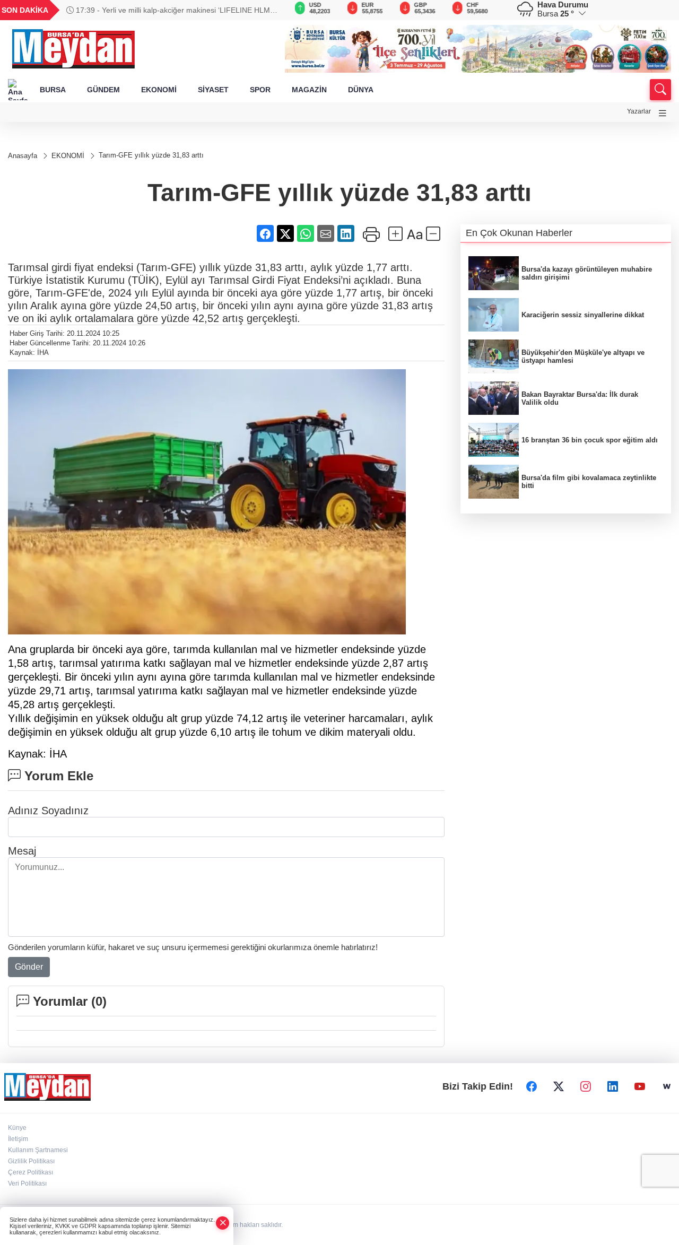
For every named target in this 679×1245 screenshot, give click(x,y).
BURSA (53, 89)
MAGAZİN (309, 89)
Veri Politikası (27, 1183)
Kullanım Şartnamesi (38, 1150)
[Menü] (662, 113)
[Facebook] (531, 1086)
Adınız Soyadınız (48, 810)
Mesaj (22, 851)
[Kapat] (222, 1223)
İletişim (18, 1139)
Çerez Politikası (30, 1172)
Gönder (29, 966)
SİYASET (213, 89)
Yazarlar (639, 111)
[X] (558, 1086)
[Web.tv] (666, 1086)
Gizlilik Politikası (31, 1161)
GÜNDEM (103, 89)
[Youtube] (639, 1086)
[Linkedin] (612, 1086)
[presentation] (262, 10)
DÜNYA (360, 89)
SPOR (260, 89)
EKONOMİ (159, 89)
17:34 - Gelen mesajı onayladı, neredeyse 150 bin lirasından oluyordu (154, 10)
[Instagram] (585, 1086)
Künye (17, 1127)
